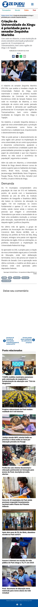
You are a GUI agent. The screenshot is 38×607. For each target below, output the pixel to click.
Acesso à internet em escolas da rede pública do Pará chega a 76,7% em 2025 (18, 561)
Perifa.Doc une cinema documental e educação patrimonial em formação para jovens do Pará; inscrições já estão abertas (18, 471)
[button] (13, 56)
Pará (34, 10)
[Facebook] (17, 604)
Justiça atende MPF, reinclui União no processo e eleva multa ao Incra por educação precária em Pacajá (17, 439)
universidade (6, 281)
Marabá (17, 10)
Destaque (17, 278)
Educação (25, 278)
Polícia (26, 10)
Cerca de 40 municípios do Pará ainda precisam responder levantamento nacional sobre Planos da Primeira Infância (17, 503)
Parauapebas (6, 10)
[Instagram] (20, 604)
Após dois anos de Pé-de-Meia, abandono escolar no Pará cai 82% (18, 533)
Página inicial (5, 15)
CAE (10, 278)
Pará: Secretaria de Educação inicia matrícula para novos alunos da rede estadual (16, 591)
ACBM (4, 278)
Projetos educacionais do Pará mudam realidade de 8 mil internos (17, 410)
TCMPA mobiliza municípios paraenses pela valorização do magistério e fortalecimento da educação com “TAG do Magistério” (18, 380)
